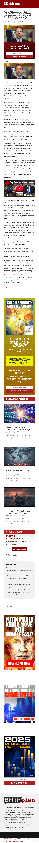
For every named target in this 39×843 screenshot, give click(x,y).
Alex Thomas (8, 22)
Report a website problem (10, 841)
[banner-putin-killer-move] (19, 669)
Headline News (21, 22)
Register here (19, 549)
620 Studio (30, 839)
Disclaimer (20, 841)
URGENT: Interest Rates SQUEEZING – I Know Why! (18, 428)
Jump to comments (11, 288)
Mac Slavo (9, 432)
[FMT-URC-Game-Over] (19, 723)
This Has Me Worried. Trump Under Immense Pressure (18, 512)
